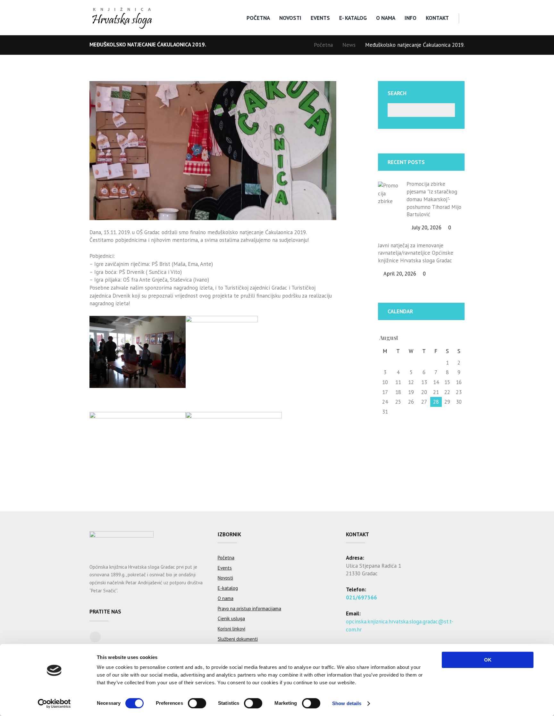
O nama (385, 17)
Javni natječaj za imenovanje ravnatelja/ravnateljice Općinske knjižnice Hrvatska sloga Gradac (415, 253)
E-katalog (228, 588)
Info (410, 17)
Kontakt (437, 17)
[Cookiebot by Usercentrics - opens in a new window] (54, 703)
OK (487, 660)
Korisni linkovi (231, 629)
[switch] (197, 703)
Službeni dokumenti (238, 639)
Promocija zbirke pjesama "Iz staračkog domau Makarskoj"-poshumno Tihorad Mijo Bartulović (434, 199)
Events (320, 17)
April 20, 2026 (399, 273)
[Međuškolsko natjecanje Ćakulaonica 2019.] (212, 150)
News (349, 44)
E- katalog (353, 17)
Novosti (290, 17)
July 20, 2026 (426, 227)
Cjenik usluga (231, 618)
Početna (258, 17)
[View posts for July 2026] (447, 337)
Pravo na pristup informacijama (249, 608)
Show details (346, 703)
